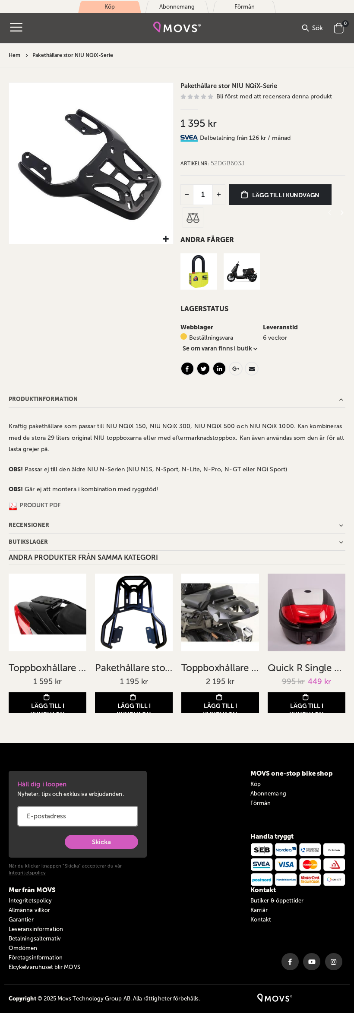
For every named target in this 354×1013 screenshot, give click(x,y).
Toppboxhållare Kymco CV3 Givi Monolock (220, 668)
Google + (236, 369)
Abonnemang (268, 793)
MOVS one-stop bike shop (291, 773)
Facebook (187, 369)
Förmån (260, 803)
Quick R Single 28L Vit (306, 668)
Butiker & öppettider (276, 900)
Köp (255, 784)
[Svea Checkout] (190, 138)
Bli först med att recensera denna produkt (274, 96)
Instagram (333, 961)
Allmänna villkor (29, 910)
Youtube (311, 961)
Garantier (21, 919)
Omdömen (23, 948)
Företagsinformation (36, 957)
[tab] (272, 138)
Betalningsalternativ (35, 938)
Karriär (259, 910)
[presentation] (341, 213)
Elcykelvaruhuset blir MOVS (44, 967)
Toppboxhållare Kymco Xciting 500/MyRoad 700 (47, 668)
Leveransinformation (36, 929)
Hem (14, 55)
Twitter (203, 369)
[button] (165, 239)
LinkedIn (219, 369)
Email (252, 369)
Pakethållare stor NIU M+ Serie (134, 668)
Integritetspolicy (27, 873)
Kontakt (260, 919)
